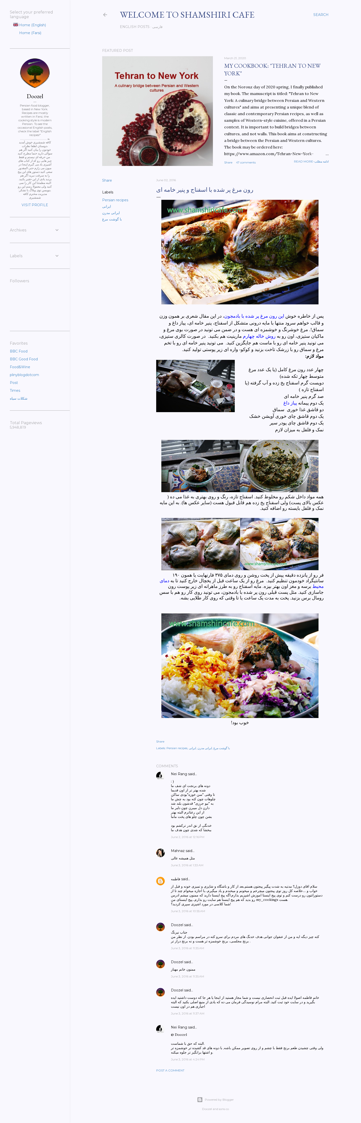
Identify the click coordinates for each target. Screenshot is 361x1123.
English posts (135, 27)
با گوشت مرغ (112, 219)
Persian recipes (115, 200)
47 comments (246, 162)
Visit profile (35, 205)
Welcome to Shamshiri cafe (187, 14)
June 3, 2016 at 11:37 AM (187, 1013)
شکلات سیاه (19, 398)
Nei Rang (179, 774)
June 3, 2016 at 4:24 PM (188, 1059)
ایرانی (106, 206)
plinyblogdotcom (24, 375)
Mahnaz (178, 851)
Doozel (177, 925)
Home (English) (32, 25)
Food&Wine (20, 367)
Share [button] (228, 162)
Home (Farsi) (29, 33)
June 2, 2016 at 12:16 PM (187, 837)
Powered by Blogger (219, 1099)
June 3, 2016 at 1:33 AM (187, 865)
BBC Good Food (24, 359)
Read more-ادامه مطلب (311, 161)
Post (14, 382)
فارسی (157, 27)
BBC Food (19, 351)
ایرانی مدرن (111, 213)
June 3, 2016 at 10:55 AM (188, 911)
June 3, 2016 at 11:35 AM (187, 948)
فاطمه (175, 879)
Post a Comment (170, 1070)
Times (15, 390)
